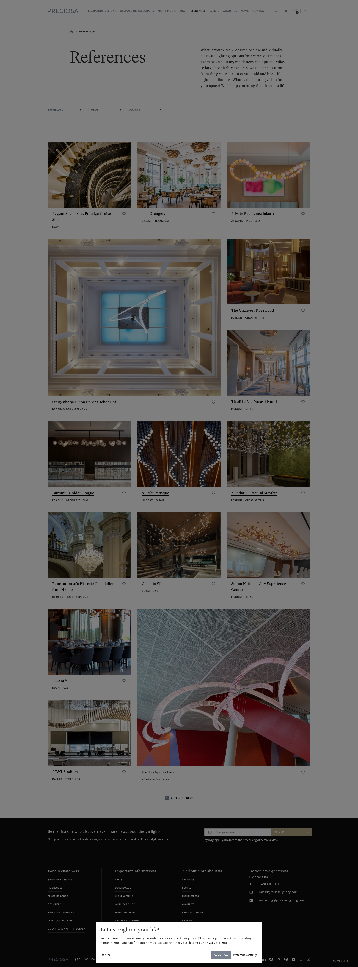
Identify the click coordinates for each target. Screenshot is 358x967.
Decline (106, 955)
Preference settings (245, 955)
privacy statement (218, 942)
